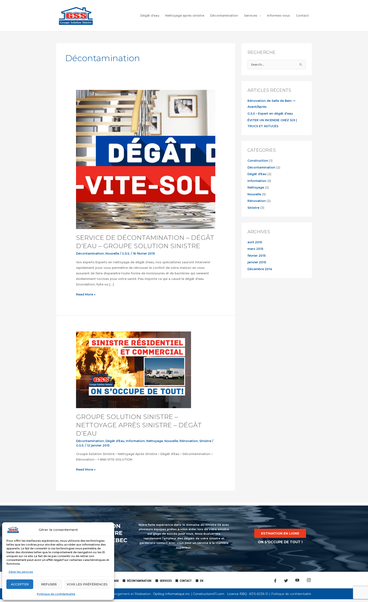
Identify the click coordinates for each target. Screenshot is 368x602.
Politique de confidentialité (56, 594)
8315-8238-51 (258, 594)
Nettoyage (154, 441)
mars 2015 (255, 249)
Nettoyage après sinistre (184, 15)
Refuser (49, 584)
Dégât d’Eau (114, 441)
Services (250, 15)
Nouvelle (112, 253)
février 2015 (256, 256)
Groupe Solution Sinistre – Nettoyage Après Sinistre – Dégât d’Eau (139, 425)
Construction (257, 161)
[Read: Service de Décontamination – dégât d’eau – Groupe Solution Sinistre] (145, 159)
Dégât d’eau (149, 15)
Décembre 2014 (259, 269)
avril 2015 (254, 242)
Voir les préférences (87, 584)
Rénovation (189, 441)
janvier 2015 (256, 262)
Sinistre (205, 441)
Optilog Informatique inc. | (173, 594)
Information (135, 441)
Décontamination (224, 15)
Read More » (85, 294)
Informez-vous (278, 15)
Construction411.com (208, 594)
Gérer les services (21, 571)
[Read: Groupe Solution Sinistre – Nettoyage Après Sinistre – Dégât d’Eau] (133, 370)
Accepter (20, 584)
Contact (302, 15)
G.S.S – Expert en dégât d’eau (270, 113)
